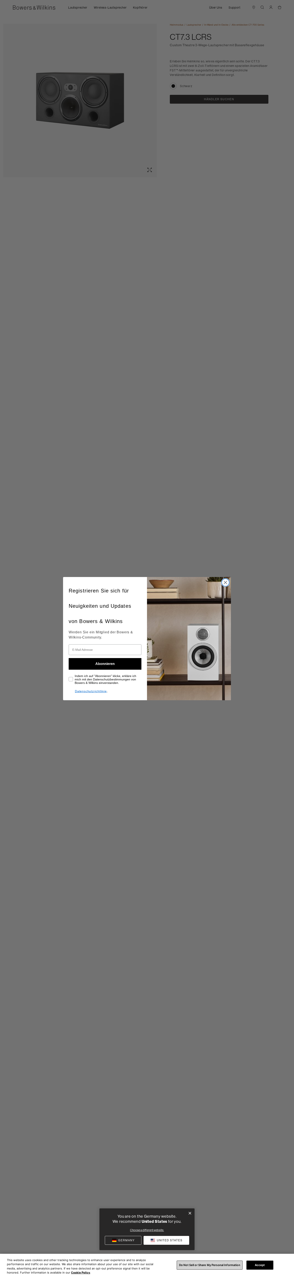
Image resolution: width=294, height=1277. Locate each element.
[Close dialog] (225, 582)
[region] (147, 1265)
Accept (260, 1265)
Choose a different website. (147, 1230)
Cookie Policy (80, 1272)
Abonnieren (105, 664)
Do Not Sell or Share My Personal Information (209, 1265)
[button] (166, 1240)
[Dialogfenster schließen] (190, 1213)
